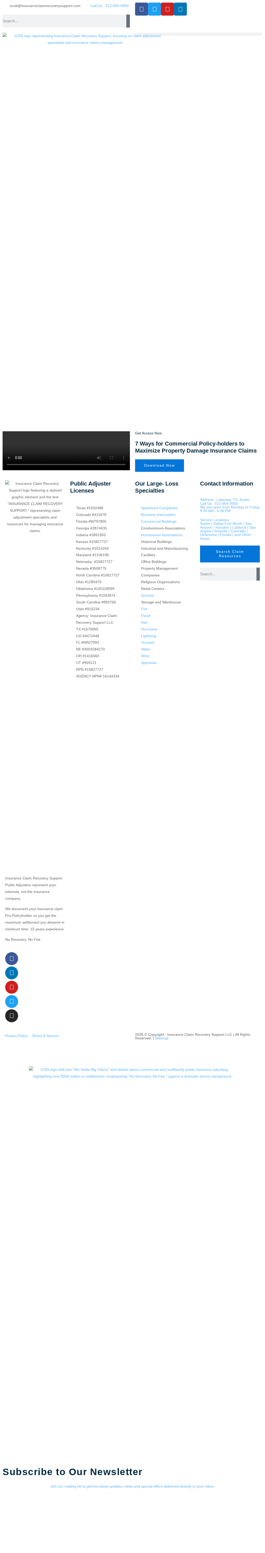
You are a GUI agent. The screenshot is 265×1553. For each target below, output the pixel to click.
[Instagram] (11, 1015)
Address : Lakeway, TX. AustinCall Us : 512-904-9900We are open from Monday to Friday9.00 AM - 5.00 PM (230, 505)
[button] (198, 34)
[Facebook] (141, 9)
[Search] (128, 21)
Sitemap (161, 1038)
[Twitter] (154, 9)
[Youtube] (167, 9)
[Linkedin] (180, 9)
